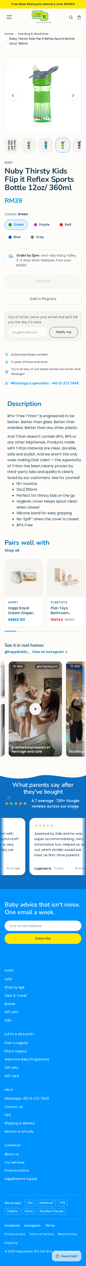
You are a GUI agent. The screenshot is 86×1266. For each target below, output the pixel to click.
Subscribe (43, 938)
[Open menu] (9, 17)
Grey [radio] (40, 237)
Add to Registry (43, 298)
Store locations (17, 1170)
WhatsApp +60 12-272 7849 (27, 1098)
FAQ (8, 1115)
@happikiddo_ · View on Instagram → (36, 651)
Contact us (14, 1106)
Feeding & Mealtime (33, 34)
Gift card (12, 1076)
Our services (15, 1162)
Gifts (8, 979)
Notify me (63, 332)
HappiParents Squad (21, 1178)
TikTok (50, 1225)
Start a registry (16, 1043)
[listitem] (12, 145)
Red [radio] (68, 224)
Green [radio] (19, 224)
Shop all (12, 550)
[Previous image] (13, 95)
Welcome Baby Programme (27, 1059)
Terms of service (41, 1234)
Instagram (32, 1225)
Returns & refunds (19, 1131)
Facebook (12, 1225)
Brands (10, 1004)
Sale (8, 1020)
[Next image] (73, 95)
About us (12, 1154)
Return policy (67, 1234)
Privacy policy (15, 1234)
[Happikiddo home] (41, 17)
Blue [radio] (17, 237)
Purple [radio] (44, 224)
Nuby (9, 163)
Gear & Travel (16, 995)
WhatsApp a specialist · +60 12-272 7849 (45, 383)
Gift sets (11, 1012)
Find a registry (16, 1051)
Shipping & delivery (20, 1123)
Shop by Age (15, 987)
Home (9, 34)
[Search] (71, 17)
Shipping (11, 1243)
